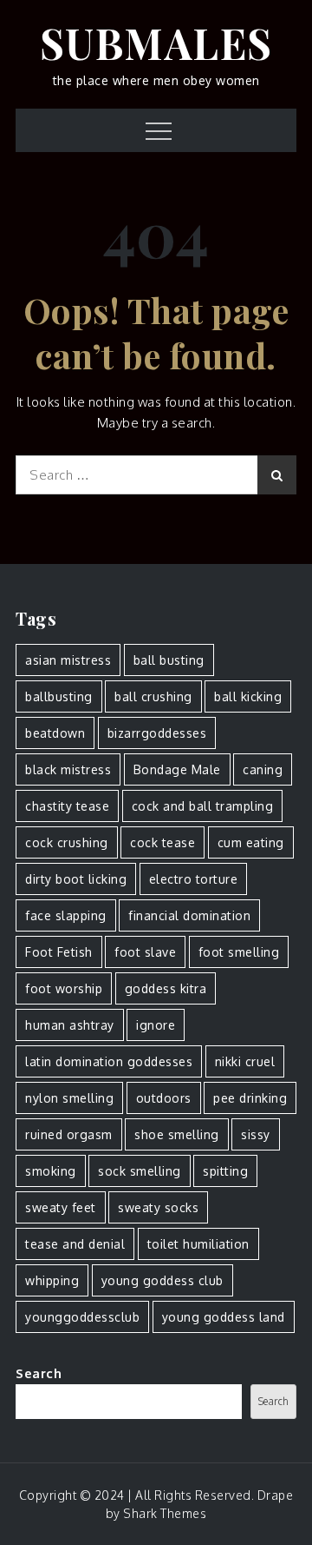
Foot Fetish (59, 952)
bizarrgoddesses (157, 733)
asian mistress (68, 660)
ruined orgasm (69, 1134)
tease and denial (75, 1244)
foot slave (145, 952)
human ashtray (69, 1025)
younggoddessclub (82, 1317)
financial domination (189, 915)
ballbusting (59, 696)
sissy (255, 1134)
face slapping (66, 915)
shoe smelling (176, 1134)
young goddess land (223, 1317)
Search (39, 1373)
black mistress (68, 769)
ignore (155, 1025)
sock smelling (139, 1171)
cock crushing (66, 842)
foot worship (63, 988)
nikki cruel (245, 1061)
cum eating (251, 842)
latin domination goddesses (108, 1061)
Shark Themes (164, 1513)
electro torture (193, 879)
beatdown (55, 733)
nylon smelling (69, 1098)
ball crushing (153, 696)
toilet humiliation (198, 1244)
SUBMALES (156, 42)
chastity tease (67, 806)
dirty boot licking (76, 879)
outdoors (164, 1098)
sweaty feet (60, 1207)
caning (263, 769)
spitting (225, 1171)
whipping (52, 1280)
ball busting (169, 660)
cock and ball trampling (203, 806)
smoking (50, 1171)
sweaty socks (158, 1207)
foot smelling (239, 952)
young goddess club (162, 1280)
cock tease (162, 842)
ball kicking (248, 696)
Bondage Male (177, 769)
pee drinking (250, 1098)
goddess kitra (166, 988)
